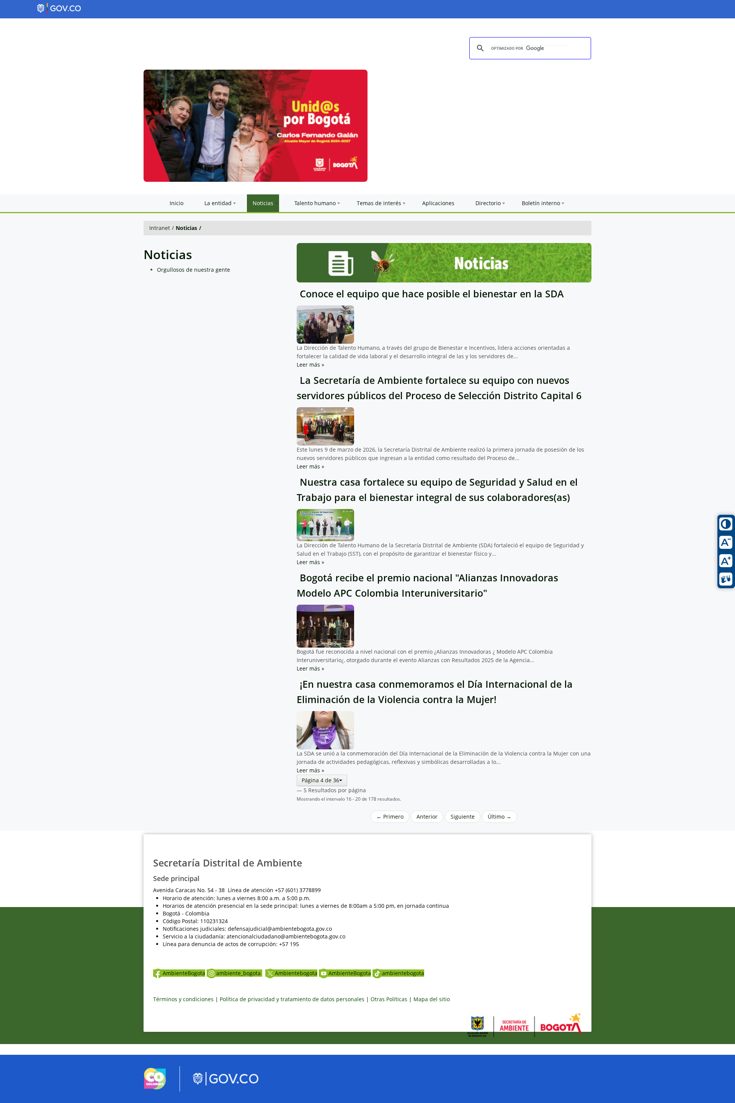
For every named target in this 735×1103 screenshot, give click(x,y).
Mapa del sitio (431, 999)
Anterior (427, 816)
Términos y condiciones (183, 999)
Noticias (186, 228)
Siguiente (463, 816)
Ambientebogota (296, 973)
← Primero (389, 816)
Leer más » (310, 364)
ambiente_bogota (239, 973)
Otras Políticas (389, 999)
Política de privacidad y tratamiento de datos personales (292, 999)
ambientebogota (403, 973)
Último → (499, 816)
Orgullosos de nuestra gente (193, 269)
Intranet (159, 228)
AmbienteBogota (184, 973)
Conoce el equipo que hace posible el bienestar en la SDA (430, 293)
